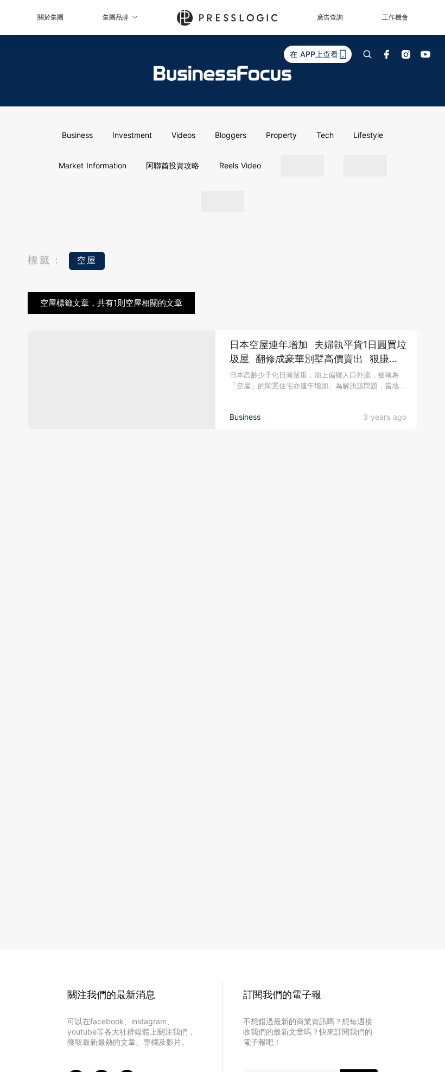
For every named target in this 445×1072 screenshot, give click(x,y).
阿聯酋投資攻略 (172, 165)
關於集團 (50, 17)
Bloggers (230, 135)
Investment (132, 135)
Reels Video (240, 165)
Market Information (92, 165)
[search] (367, 54)
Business (77, 135)
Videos (183, 135)
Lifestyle (368, 135)
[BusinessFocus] (222, 73)
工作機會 (395, 17)
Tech (325, 135)
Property (281, 135)
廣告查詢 (330, 17)
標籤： (45, 260)
